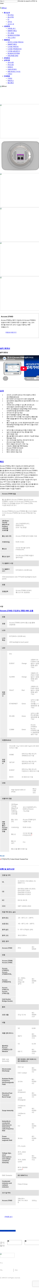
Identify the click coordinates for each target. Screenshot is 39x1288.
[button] (11, 332)
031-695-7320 (7, 1270)
